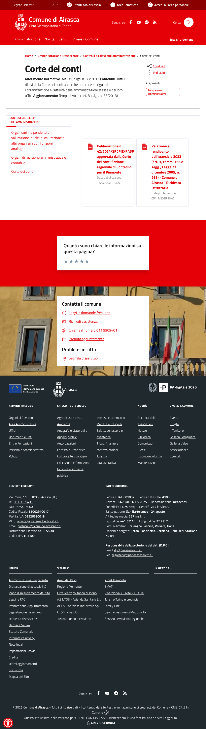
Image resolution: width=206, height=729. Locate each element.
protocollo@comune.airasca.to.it (39, 526)
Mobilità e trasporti (109, 424)
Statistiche (16, 670)
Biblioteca (144, 436)
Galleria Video (179, 443)
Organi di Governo (21, 417)
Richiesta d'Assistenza (23, 618)
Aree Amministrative (22, 424)
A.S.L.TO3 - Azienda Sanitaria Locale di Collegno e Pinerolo (96, 599)
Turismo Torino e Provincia (74, 618)
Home (29, 55)
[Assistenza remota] (106, 712)
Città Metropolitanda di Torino (77, 592)
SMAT (108, 586)
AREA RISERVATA (103, 722)
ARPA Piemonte (115, 580)
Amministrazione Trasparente (58, 55)
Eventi (174, 417)
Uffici (12, 430)
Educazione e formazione (73, 462)
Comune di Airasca (54, 19)
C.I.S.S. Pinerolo (67, 612)
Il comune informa (150, 456)
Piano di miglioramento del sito (29, 592)
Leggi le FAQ (17, 599)
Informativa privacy (22, 638)
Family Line (112, 605)
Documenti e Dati (20, 436)
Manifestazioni (147, 462)
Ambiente (63, 424)
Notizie (142, 430)
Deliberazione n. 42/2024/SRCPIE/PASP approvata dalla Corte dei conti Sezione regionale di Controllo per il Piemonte (115, 159)
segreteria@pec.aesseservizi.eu (132, 554)
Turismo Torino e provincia (121, 599)
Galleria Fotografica (183, 436)
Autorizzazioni (66, 443)
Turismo (102, 456)
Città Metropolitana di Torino (50, 26)
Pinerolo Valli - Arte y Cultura (124, 592)
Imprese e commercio (111, 417)
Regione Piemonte (23, 5)
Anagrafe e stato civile (72, 430)
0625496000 (24, 506)
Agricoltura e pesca (69, 417)
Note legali (16, 644)
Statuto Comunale (21, 631)
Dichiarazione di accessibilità (27, 586)
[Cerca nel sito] (189, 22)
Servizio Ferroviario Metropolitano (127, 612)
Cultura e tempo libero (72, 456)
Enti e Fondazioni (20, 443)
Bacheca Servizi (19, 625)
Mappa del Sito (19, 676)
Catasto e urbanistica (71, 449)
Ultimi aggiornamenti (23, 663)
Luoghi (174, 424)
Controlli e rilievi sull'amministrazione (109, 55)
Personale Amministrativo (26, 449)
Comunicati (145, 443)
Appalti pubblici (67, 436)
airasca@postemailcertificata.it (38, 521)
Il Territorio (177, 430)
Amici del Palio (66, 580)
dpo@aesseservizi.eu (128, 550)
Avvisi (141, 449)
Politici (13, 456)
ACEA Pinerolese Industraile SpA (79, 605)
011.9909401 (23, 501)
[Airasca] (20, 22)
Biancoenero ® (119, 717)
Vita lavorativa (106, 462)
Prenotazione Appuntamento (28, 605)
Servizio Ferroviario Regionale (124, 618)
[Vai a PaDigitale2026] (172, 387)
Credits (13, 657)
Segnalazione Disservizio (25, 612)
